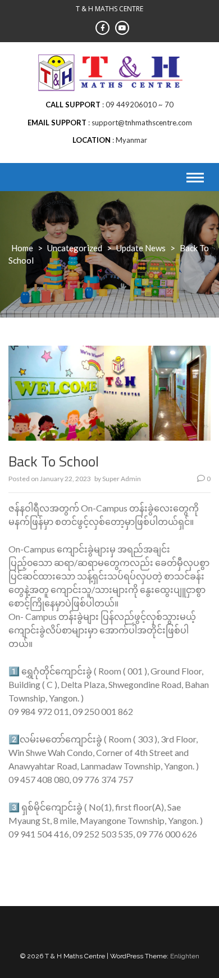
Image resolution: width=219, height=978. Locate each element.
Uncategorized (74, 248)
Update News (141, 248)
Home (22, 248)
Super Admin (121, 478)
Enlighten (184, 956)
